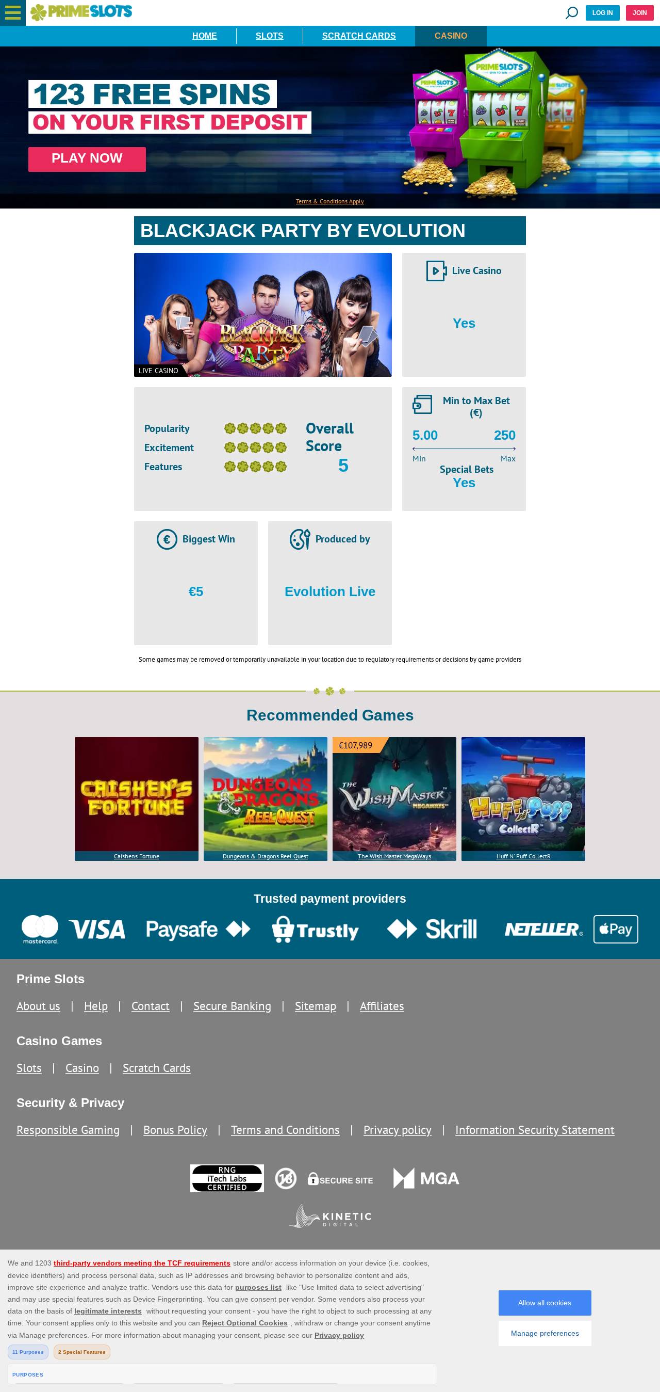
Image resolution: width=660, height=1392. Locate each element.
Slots (270, 35)
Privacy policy (398, 1129)
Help (96, 1005)
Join (640, 13)
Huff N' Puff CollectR (524, 856)
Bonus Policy (175, 1129)
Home (204, 35)
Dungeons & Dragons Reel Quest (265, 856)
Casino (451, 35)
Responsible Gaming (68, 1129)
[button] (13, 13)
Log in (602, 13)
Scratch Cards (359, 35)
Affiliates (382, 1005)
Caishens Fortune (136, 856)
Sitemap (315, 1005)
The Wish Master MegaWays (394, 856)
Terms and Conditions (285, 1129)
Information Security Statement (535, 1129)
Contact (150, 1005)
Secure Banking (232, 1005)
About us (38, 1005)
